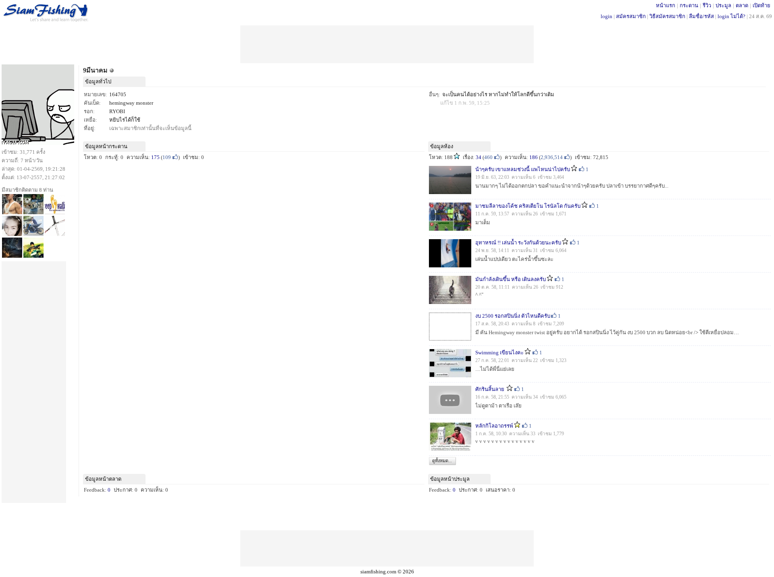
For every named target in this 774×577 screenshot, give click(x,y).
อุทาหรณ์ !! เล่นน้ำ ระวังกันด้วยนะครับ (518, 243)
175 (155, 157)
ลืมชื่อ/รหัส (701, 16)
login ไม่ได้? (731, 16)
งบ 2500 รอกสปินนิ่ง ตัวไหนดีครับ (512, 316)
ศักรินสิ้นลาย (490, 389)
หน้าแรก (665, 5)
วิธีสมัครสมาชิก (667, 16)
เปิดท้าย (761, 5)
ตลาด (742, 5)
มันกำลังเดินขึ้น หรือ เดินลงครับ (510, 279)
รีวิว (707, 5)
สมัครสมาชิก (631, 16)
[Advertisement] (387, 43)
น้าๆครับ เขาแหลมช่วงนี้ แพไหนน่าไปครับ (522, 169)
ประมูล (723, 5)
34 (478, 157)
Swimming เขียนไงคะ (499, 353)
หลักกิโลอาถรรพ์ (494, 426)
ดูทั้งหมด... (442, 460)
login (606, 16)
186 (533, 157)
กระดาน (689, 5)
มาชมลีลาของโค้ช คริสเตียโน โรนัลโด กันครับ (527, 206)
